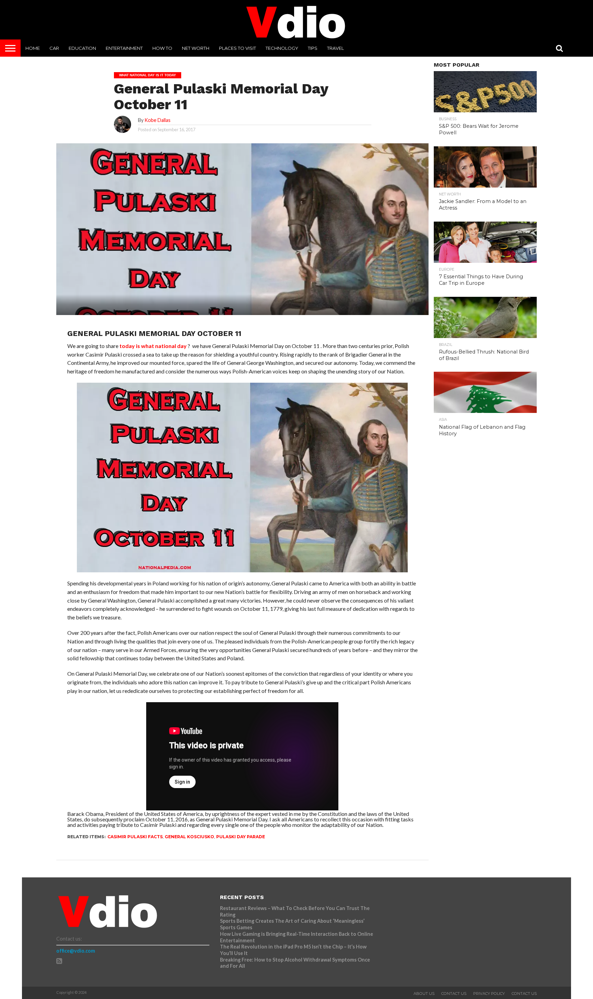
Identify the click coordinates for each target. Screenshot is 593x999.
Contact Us (453, 993)
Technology (282, 48)
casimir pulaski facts (135, 836)
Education (82, 48)
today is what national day (153, 346)
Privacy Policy (489, 993)
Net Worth (195, 48)
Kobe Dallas (157, 120)
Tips (312, 48)
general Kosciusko (189, 836)
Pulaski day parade (240, 836)
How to (162, 48)
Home (32, 48)
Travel (335, 48)
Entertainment (124, 48)
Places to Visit (237, 48)
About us (424, 993)
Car (54, 48)
